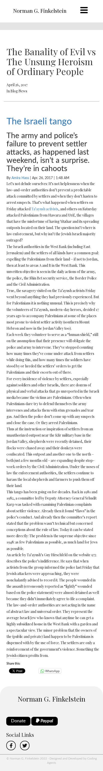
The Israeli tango (39, 121)
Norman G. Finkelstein (39, 10)
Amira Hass (20, 178)
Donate (18, 721)
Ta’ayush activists (44, 209)
